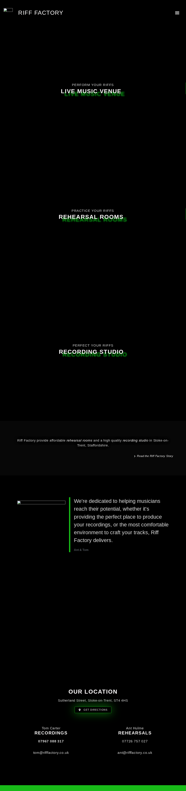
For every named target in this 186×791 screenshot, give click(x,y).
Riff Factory (40, 12)
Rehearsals (135, 732)
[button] (177, 12)
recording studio (135, 440)
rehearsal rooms (79, 440)
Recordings (51, 732)
